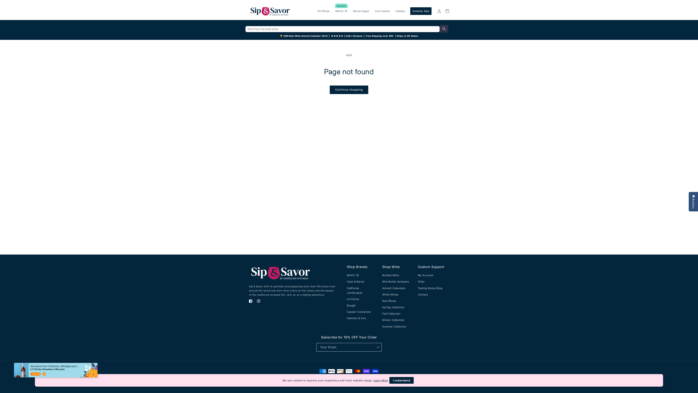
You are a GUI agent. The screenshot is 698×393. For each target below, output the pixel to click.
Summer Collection (394, 326)
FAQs (421, 281)
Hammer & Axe (356, 318)
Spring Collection (393, 307)
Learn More (380, 380)
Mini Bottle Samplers (395, 281)
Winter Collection (393, 319)
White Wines (390, 294)
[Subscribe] (378, 347)
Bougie (351, 305)
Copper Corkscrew (359, 311)
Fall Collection (391, 313)
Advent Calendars (394, 288)
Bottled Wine (390, 275)
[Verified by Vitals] (44, 373)
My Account (426, 275)
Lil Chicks (353, 299)
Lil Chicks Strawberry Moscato (47, 369)
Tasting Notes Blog (430, 288)
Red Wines (389, 300)
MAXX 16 (353, 275)
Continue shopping (349, 89)
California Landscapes (354, 290)
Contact (423, 294)
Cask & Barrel (355, 281)
